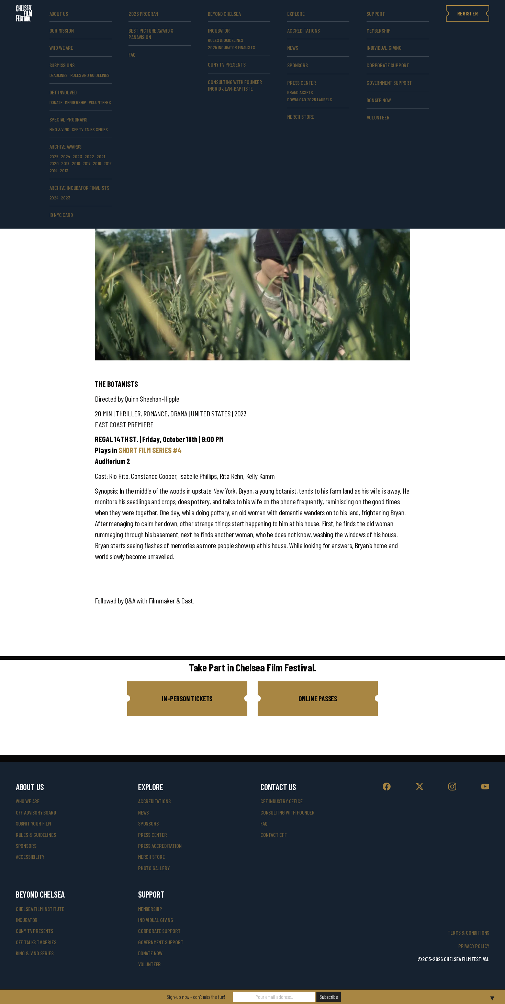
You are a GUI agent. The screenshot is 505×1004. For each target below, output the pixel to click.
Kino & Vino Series (35, 953)
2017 (86, 163)
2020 (54, 163)
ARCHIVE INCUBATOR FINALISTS (79, 187)
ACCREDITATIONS (303, 30)
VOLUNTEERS (100, 102)
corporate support (388, 65)
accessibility (30, 856)
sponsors (26, 845)
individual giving (384, 47)
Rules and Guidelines (90, 75)
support (376, 13)
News (292, 47)
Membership (379, 30)
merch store (300, 116)
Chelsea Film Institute (40, 908)
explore (296, 13)
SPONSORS (297, 65)
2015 (107, 163)
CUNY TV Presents (34, 930)
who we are (61, 47)
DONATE (56, 102)
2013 (64, 170)
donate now (379, 100)
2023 (77, 156)
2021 (101, 156)
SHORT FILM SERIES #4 (150, 450)
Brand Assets (300, 92)
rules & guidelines (36, 834)
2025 (53, 156)
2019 (65, 163)
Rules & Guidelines (225, 40)
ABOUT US (58, 13)
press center (152, 834)
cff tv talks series (90, 129)
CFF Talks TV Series (36, 942)
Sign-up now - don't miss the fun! (196, 997)
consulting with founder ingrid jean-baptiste (235, 85)
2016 (97, 163)
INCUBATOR (218, 30)
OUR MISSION (61, 30)
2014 (53, 170)
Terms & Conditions (468, 932)
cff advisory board (36, 812)
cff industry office (281, 801)
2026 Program (143, 13)
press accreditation (160, 845)
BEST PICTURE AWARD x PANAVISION (150, 33)
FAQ (131, 54)
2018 (76, 163)
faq (263, 823)
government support (389, 82)
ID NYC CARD (61, 214)
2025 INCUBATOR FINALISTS (231, 47)
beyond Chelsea (224, 13)
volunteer (378, 117)
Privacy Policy (473, 946)
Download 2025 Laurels (309, 99)
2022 (89, 156)
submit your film (33, 823)
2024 (65, 156)
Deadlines (58, 75)
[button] (187, 698)
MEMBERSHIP (75, 102)
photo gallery (154, 868)
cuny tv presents (226, 64)
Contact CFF (273, 834)
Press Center (301, 82)
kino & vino (59, 129)
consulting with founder (287, 812)
